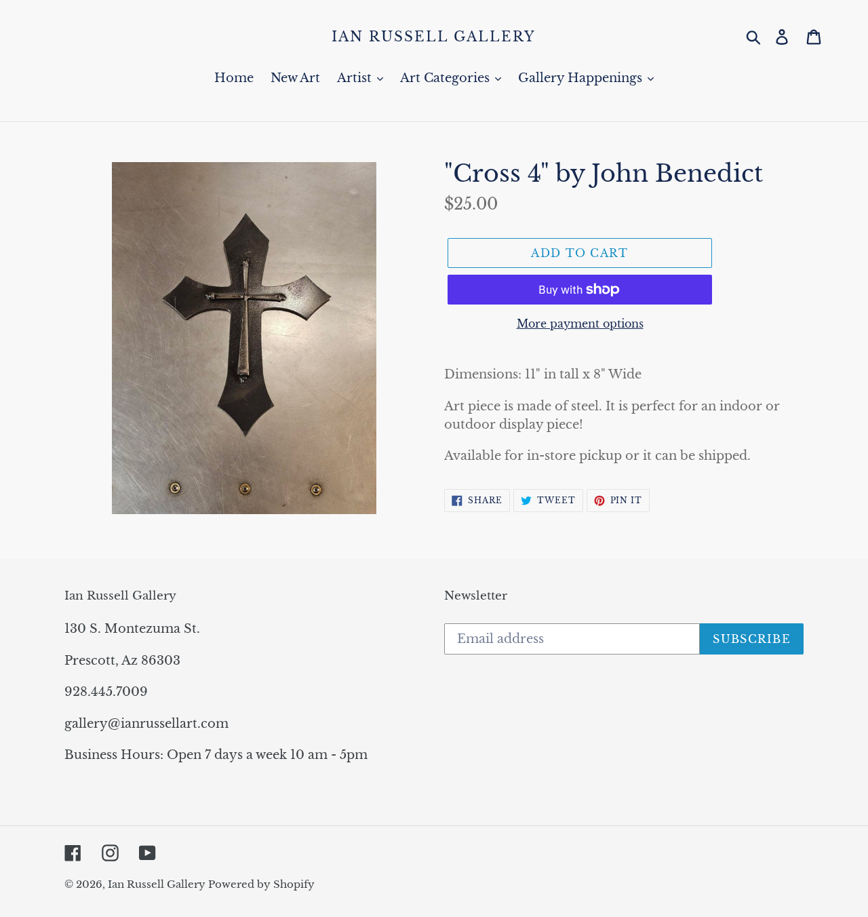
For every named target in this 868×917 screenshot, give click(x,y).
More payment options (580, 323)
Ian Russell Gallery (434, 36)
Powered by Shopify (261, 884)
